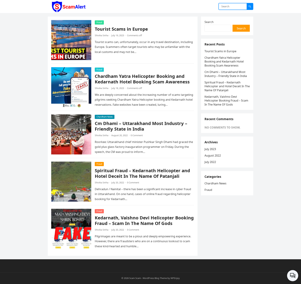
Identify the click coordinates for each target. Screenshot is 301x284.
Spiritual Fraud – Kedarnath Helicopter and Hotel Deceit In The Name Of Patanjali (142, 173)
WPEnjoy (175, 278)
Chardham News (105, 116)
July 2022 (210, 162)
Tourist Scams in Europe (121, 29)
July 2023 (210, 149)
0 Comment (137, 135)
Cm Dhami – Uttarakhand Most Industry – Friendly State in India (141, 126)
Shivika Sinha (101, 35)
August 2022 (212, 155)
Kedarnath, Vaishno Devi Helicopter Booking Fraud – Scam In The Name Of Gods (144, 220)
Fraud (99, 22)
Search (209, 22)
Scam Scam (135, 278)
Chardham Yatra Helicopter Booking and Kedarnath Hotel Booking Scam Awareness (142, 79)
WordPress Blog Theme (155, 278)
